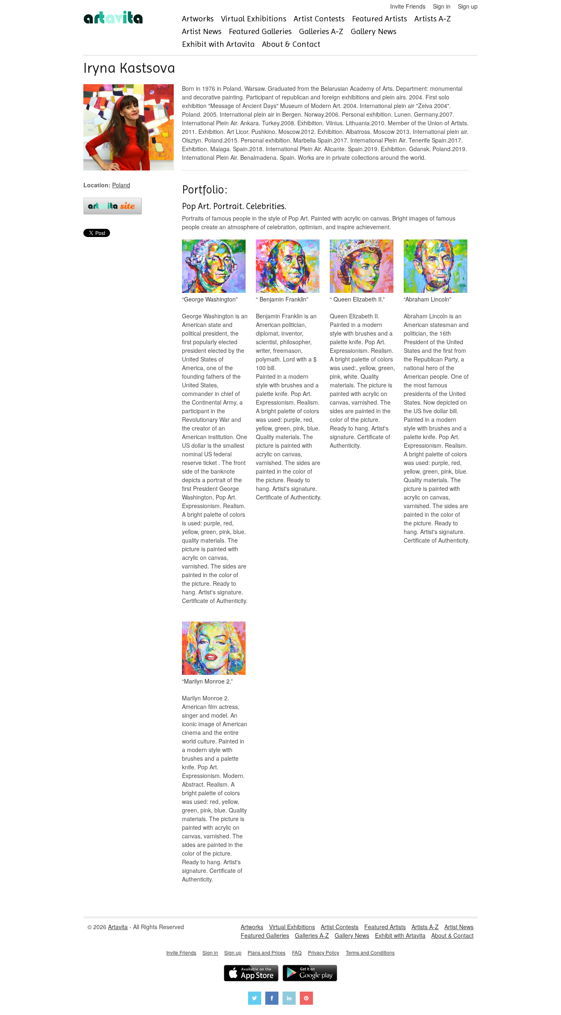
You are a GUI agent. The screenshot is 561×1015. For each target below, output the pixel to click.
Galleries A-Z (321, 31)
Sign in (442, 6)
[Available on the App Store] (251, 974)
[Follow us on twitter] (254, 999)
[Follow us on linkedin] (289, 999)
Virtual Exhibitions (253, 18)
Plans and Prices (266, 952)
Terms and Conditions (370, 952)
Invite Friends (407, 6)
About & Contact (291, 44)
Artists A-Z (432, 18)
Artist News (201, 31)
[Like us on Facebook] (271, 999)
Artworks (198, 18)
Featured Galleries (260, 31)
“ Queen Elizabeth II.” (357, 299)
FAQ (296, 952)
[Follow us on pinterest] (306, 999)
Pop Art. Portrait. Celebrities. (234, 206)
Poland (121, 185)
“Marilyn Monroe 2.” (207, 681)
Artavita (118, 927)
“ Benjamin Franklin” (282, 299)
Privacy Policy (323, 952)
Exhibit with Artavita (218, 44)
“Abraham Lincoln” (427, 299)
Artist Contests (319, 18)
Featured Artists (379, 18)
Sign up (468, 6)
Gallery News (373, 31)
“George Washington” (210, 299)
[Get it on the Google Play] (310, 974)
